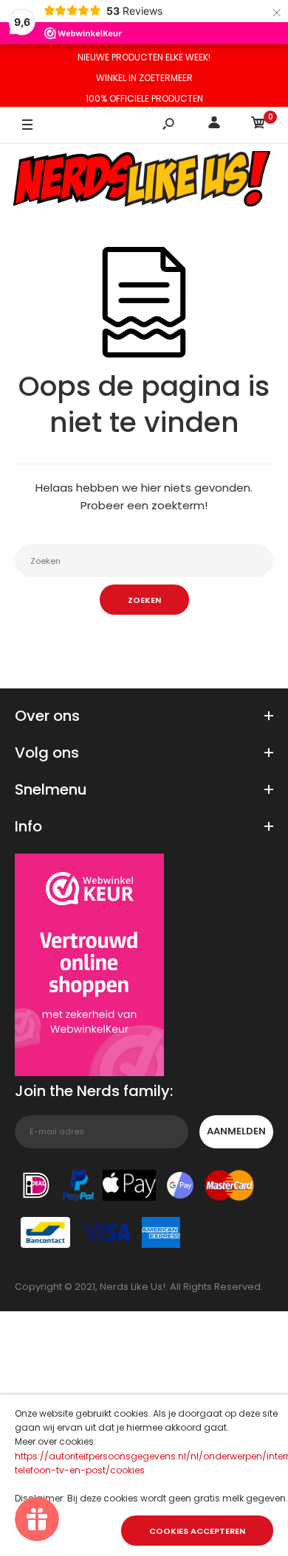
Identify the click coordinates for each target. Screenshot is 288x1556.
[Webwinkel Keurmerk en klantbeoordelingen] (89, 967)
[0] (258, 125)
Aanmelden (236, 1131)
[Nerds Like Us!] (144, 180)
